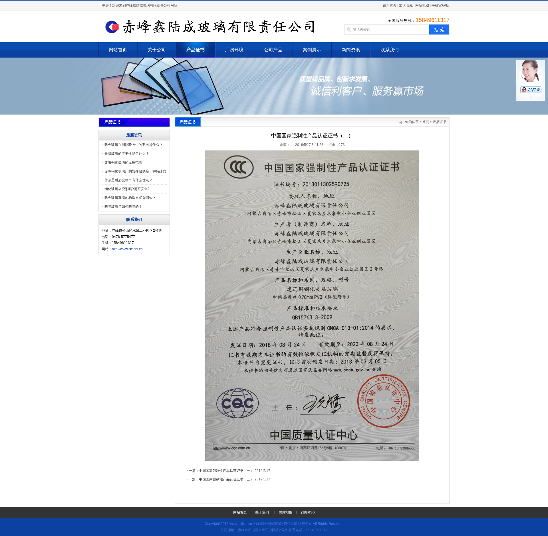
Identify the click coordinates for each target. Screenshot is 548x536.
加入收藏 (406, 5)
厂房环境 (234, 49)
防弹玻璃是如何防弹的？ (123, 207)
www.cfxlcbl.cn (240, 524)
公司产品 (273, 49)
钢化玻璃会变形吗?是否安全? (127, 189)
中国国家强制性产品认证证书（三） (226, 479)
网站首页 (118, 49)
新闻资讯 (351, 49)
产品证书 (195, 49)
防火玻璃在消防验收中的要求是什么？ (133, 145)
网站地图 (422, 5)
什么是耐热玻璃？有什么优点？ (128, 180)
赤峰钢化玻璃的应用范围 (123, 162)
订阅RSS (308, 512)
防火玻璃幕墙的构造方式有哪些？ (130, 198)
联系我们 (389, 49)
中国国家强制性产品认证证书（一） (226, 471)
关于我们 (262, 512)
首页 (425, 122)
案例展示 (312, 49)
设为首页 (389, 5)
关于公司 (157, 49)
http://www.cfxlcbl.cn (127, 249)
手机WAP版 (441, 5)
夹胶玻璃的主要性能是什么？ (126, 154)
